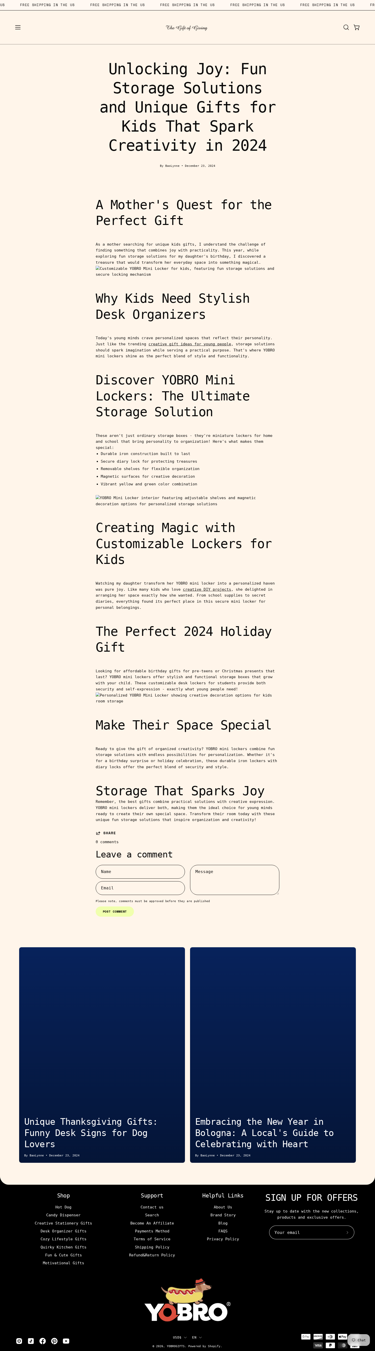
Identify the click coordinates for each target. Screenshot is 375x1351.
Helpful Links (223, 1195)
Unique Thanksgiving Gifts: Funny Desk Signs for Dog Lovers (91, 1133)
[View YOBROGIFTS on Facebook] (42, 1341)
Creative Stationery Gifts (63, 1223)
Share (109, 833)
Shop (63, 1195)
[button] (346, 27)
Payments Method (152, 1231)
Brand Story (223, 1215)
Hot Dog (63, 1207)
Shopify (214, 1346)
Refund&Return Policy (152, 1255)
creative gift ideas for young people (189, 344)
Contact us (152, 1207)
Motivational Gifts (63, 1263)
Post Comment (115, 911)
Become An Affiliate (152, 1223)
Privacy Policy (223, 1239)
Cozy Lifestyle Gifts (63, 1239)
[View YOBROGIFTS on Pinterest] (54, 1341)
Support (152, 1195)
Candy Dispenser (63, 1215)
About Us (223, 1207)
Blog (223, 1223)
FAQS (223, 1231)
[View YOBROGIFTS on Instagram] (19, 1341)
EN (194, 1337)
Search (152, 1215)
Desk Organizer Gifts (63, 1231)
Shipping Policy (152, 1247)
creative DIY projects (207, 589)
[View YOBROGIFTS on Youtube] (66, 1341)
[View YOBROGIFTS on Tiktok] (31, 1341)
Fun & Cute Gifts (63, 1255)
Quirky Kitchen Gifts (63, 1247)
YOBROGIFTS (176, 1346)
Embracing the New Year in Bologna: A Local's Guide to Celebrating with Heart (264, 1133)
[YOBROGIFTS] (187, 27)
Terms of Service (152, 1239)
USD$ (177, 1337)
